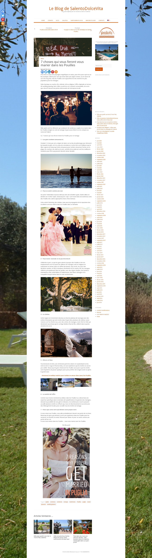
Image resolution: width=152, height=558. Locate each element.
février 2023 (100, 149)
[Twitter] (45, 71)
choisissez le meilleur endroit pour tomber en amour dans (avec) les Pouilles (66, 375)
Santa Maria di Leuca (77, 20)
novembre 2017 (101, 236)
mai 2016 (99, 273)
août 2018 (99, 217)
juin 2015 (99, 292)
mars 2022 (99, 172)
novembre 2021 (101, 180)
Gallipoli (65, 20)
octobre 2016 (100, 263)
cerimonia (59, 502)
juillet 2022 (99, 163)
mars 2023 (99, 147)
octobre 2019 (100, 199)
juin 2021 (99, 190)
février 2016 (100, 279)
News (42, 58)
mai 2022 (99, 168)
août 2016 (99, 267)
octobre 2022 (100, 157)
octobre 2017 (100, 238)
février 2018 (100, 230)
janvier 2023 (100, 151)
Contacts (101, 20)
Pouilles (79, 502)
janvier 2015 (100, 296)
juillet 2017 (99, 244)
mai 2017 (99, 248)
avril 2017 (99, 250)
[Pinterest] (52, 71)
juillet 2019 (99, 203)
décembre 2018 (101, 211)
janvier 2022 (100, 176)
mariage (66, 502)
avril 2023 (99, 145)
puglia (84, 502)
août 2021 (99, 186)
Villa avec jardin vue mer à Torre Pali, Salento (42, 537)
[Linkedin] (49, 71)
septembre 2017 (101, 240)
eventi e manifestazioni (103, 310)
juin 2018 (99, 221)
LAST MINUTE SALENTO (103, 314)
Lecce (57, 20)
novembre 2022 (101, 155)
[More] (56, 71)
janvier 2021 (100, 197)
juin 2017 (99, 246)
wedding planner (51, 504)
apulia (47, 502)
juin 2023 (99, 141)
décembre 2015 (101, 284)
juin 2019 (99, 205)
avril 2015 (99, 294)
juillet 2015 (99, 290)
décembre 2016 (101, 259)
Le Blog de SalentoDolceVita (76, 8)
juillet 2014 (99, 300)
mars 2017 (99, 252)
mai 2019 (99, 207)
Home (43, 20)
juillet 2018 (99, 219)
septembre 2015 (101, 286)
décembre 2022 (101, 153)
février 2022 (100, 174)
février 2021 (100, 194)
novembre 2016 (101, 261)
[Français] (109, 20)
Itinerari (99, 312)
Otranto (50, 20)
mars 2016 (99, 277)
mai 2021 (99, 192)
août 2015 (99, 288)
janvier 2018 (100, 232)
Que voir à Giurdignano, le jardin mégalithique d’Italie (105, 132)
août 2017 (99, 242)
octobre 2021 (100, 182)
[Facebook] (42, 71)
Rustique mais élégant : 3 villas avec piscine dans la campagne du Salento (107, 128)
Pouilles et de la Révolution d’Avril (49, 29)
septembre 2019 (101, 201)
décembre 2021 (101, 178)
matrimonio (72, 502)
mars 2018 (99, 228)
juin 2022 (99, 165)
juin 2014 (99, 302)
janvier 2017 (100, 257)
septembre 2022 (101, 159)
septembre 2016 (101, 265)
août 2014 (99, 298)
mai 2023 (99, 143)
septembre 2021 (101, 184)
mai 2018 (99, 223)
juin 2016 (99, 271)
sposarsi (43, 504)
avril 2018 (99, 226)
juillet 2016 (99, 269)
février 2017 (100, 255)
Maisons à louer (91, 20)
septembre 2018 (101, 215)
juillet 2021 (99, 188)
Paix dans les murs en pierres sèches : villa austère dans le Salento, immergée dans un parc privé (81, 539)
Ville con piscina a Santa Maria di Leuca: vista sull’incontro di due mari (61, 537)
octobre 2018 (100, 213)
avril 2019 (99, 209)
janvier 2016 (100, 281)
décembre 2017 (101, 234)
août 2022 (99, 161)
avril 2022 (99, 170)
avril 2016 (99, 275)
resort (88, 502)
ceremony (52, 502)
